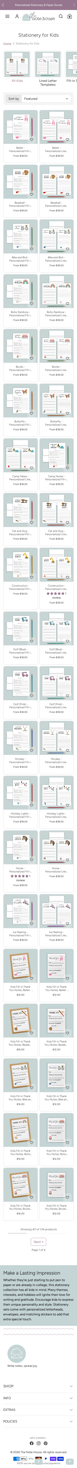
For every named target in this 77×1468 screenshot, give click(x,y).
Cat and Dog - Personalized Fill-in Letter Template (20, 532)
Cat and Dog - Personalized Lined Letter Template (56, 532)
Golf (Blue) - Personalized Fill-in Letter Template (20, 651)
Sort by (13, 99)
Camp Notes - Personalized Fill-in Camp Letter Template (56, 478)
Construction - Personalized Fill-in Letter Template (20, 587)
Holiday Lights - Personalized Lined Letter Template (56, 815)
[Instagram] (38, 1443)
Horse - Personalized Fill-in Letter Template (20, 870)
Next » (39, 1242)
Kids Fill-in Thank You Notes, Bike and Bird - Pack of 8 (56, 1098)
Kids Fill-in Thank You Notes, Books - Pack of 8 (56, 1207)
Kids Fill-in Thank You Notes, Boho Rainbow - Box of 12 (20, 1152)
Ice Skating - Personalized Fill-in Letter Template (20, 934)
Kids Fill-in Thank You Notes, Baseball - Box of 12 (20, 1043)
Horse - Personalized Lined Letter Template (56, 870)
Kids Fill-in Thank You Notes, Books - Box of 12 (20, 1207)
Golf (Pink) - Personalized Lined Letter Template (56, 706)
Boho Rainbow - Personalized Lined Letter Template (56, 314)
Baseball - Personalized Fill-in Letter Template (20, 204)
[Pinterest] (45, 1443)
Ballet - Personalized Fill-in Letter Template (20, 149)
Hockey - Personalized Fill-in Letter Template (20, 760)
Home (7, 43)
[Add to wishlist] (32, 140)
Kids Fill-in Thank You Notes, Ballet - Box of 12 (20, 988)
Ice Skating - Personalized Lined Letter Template (56, 934)
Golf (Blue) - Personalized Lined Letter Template (56, 651)
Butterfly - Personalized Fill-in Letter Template (20, 423)
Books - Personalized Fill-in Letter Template (20, 368)
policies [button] (10, 1421)
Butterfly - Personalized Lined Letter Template (56, 423)
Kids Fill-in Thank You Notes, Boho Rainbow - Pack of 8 (57, 1152)
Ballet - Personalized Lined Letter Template (56, 149)
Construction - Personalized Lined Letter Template (56, 587)
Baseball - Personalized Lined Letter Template (56, 204)
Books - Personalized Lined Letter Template (56, 368)
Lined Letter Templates (48, 83)
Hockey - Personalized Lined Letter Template (56, 760)
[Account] (17, 16)
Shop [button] (8, 1386)
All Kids (17, 81)
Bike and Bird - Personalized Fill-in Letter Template (20, 259)
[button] (7, 16)
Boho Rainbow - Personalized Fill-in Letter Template (20, 314)
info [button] (7, 1398)
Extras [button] (9, 1410)
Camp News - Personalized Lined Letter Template (20, 478)
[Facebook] (31, 1443)
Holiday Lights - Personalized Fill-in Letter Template (20, 815)
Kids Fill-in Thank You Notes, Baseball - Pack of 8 (56, 1043)
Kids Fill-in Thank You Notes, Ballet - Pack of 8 (56, 988)
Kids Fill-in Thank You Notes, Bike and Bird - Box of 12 (20, 1098)
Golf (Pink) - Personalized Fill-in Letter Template (20, 706)
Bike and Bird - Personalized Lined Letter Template (56, 259)
